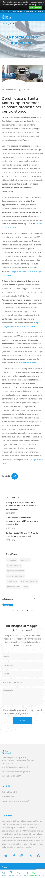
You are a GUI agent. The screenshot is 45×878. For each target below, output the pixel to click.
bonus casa (12, 581)
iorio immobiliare (14, 565)
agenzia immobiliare (15, 571)
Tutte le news (8, 796)
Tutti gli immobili (9, 792)
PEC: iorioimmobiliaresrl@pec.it (16, 771)
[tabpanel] (22, 604)
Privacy (5, 867)
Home (4, 24)
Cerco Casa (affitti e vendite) (15, 801)
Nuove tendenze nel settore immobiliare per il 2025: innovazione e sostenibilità (22, 521)
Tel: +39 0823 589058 (11, 776)
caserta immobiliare (15, 576)
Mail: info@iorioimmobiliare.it (15, 767)
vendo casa (25, 560)
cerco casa (11, 560)
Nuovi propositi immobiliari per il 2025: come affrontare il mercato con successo (21, 505)
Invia (22, 720)
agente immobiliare (29, 581)
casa (26, 587)
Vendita (8, 606)
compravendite (13, 587)
